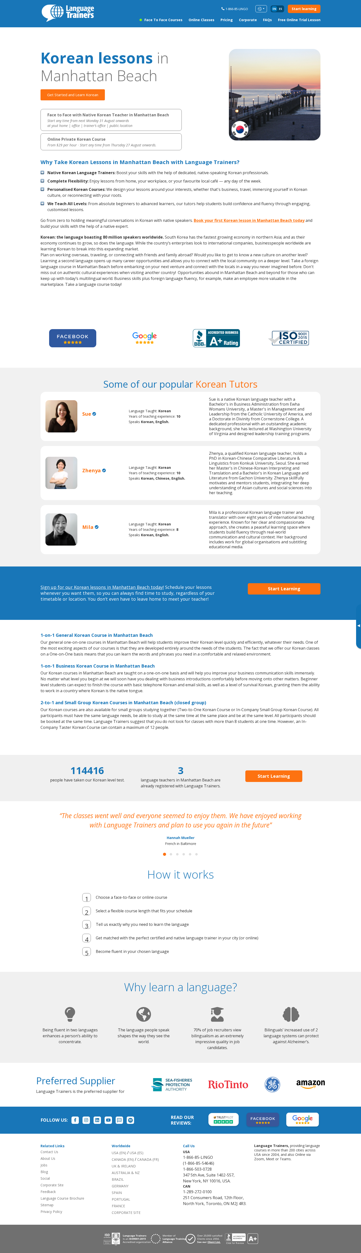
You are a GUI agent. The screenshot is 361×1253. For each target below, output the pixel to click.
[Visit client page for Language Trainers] (205, 1248)
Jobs (44, 1174)
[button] (164, 863)
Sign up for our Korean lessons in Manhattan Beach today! (102, 587)
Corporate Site (52, 1194)
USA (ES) (136, 1162)
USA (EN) (119, 1162)
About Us (48, 1167)
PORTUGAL (121, 1208)
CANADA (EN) (123, 1168)
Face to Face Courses (163, 19)
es (280, 9)
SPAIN (117, 1202)
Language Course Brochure (62, 1207)
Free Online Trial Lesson (299, 19)
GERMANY (120, 1195)
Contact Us (49, 1161)
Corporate (248, 19)
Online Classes (201, 19)
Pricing (227, 19)
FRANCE (118, 1215)
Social (45, 1187)
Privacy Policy (51, 1221)
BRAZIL (118, 1188)
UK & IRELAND (124, 1175)
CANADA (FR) (148, 1168)
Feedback (48, 1201)
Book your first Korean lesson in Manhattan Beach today (249, 220)
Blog (44, 1181)
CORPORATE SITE (126, 1222)
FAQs (267, 19)
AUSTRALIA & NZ (126, 1182)
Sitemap (47, 1214)
